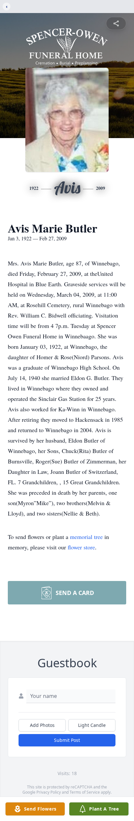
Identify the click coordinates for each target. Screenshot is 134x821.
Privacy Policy (48, 792)
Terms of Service (85, 792)
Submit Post (67, 740)
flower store (81, 547)
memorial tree (86, 537)
